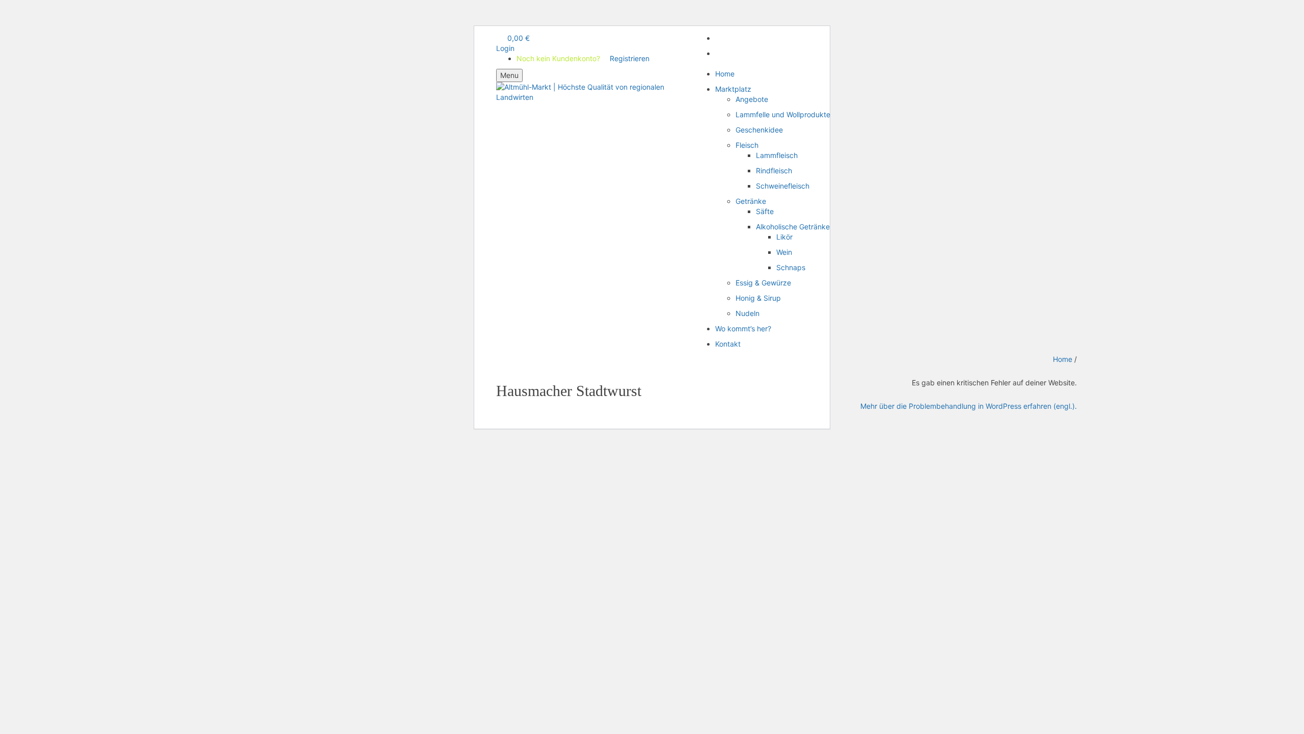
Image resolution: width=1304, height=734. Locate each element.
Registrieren (611, 48)
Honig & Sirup (758, 298)
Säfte (765, 211)
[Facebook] (718, 38)
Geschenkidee (759, 129)
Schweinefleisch (782, 185)
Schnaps (790, 267)
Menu (509, 75)
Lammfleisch (777, 155)
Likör (784, 236)
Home (725, 73)
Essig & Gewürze (763, 282)
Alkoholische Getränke (793, 226)
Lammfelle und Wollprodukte (783, 114)
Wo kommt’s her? (743, 328)
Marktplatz (733, 89)
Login (505, 48)
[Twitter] (718, 53)
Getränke (751, 201)
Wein (784, 252)
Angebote (752, 99)
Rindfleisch (774, 170)
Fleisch (747, 145)
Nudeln (747, 313)
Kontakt (728, 343)
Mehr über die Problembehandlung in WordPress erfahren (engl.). (968, 406)
